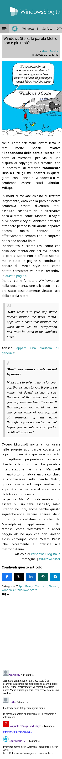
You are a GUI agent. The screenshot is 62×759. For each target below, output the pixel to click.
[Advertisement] (31, 630)
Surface (47, 28)
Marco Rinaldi (50, 51)
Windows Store (27, 590)
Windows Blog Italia (45, 554)
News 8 (53, 586)
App (21, 586)
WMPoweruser (49, 559)
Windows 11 (30, 28)
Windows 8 (9, 590)
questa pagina (15, 276)
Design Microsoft (36, 586)
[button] (4, 28)
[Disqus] (31, 712)
